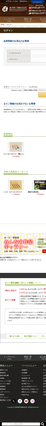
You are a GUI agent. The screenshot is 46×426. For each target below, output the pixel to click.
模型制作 (3, 389)
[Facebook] (20, 401)
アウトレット (4, 397)
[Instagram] (32, 401)
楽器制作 (3, 386)
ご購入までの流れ (14, 336)
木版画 (2, 378)
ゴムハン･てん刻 (5, 381)
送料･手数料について (30, 336)
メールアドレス (15, 53)
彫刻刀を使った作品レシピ (30, 389)
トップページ (9, 20)
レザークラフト (5, 392)
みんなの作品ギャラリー (29, 386)
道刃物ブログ (26, 384)
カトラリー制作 (5, 384)
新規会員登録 (39, 5)
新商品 (2, 394)
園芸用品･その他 (5, 400)
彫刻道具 (3, 373)
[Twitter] (14, 401)
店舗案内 (24, 370)
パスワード (13, 59)
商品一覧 (28, 20)
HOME (2, 24)
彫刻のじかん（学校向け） (30, 392)
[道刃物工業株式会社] (14, 9)
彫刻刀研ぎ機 (4, 375)
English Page (25, 394)
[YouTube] (26, 401)
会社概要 (24, 373)
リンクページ (26, 375)
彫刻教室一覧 (26, 378)
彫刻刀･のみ (4, 370)
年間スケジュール (27, 381)
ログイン (31, 5)
